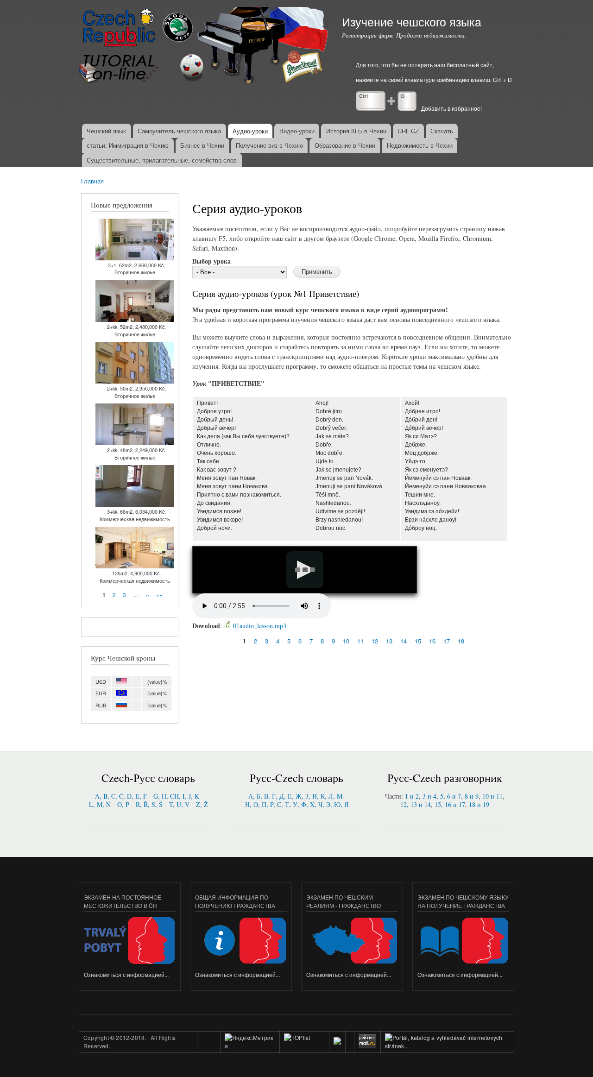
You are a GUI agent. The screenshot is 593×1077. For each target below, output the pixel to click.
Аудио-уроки (250, 130)
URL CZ (408, 130)
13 (389, 640)
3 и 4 (429, 796)
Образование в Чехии (345, 145)
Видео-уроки (297, 130)
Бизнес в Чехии (202, 145)
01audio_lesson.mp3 (259, 625)
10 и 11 (492, 796)
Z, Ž (202, 804)
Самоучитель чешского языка (179, 130)
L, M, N (100, 804)
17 (446, 640)
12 (375, 640)
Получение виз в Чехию (269, 145)
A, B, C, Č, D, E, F (121, 796)
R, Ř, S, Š (149, 804)
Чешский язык (106, 130)
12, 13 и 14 (415, 804)
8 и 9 (472, 796)
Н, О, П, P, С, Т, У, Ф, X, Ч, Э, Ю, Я (296, 804)
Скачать (441, 130)
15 (418, 640)
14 (403, 640)
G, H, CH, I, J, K (176, 796)
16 (432, 640)
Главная (92, 180)
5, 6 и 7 (450, 796)
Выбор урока (211, 261)
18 (461, 640)
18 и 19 (479, 804)
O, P (123, 804)
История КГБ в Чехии (356, 130)
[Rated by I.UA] (304, 1046)
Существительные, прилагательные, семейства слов (162, 160)
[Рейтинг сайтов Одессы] (337, 1042)
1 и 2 (412, 796)
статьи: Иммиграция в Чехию (128, 145)
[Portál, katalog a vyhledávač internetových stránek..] (447, 1046)
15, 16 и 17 (450, 804)
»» (159, 594)
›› (147, 594)
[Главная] (204, 46)
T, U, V (179, 804)
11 (360, 640)
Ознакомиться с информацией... (126, 974)
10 (346, 640)
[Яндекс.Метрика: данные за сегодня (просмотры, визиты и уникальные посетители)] (250, 1041)
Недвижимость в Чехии (420, 145)
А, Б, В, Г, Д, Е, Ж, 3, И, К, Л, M (295, 796)
